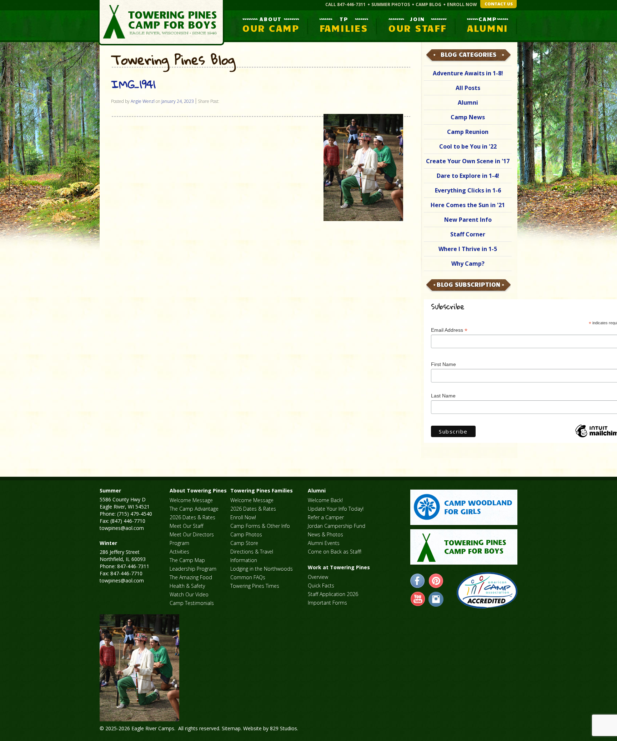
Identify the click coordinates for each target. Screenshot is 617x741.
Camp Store (244, 543)
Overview (318, 577)
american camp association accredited (486, 590)
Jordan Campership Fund (336, 525)
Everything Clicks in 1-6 (468, 190)
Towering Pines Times (254, 585)
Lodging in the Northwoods (261, 568)
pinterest (435, 581)
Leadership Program (193, 568)
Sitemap (231, 728)
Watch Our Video (189, 594)
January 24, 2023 (177, 101)
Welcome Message (191, 500)
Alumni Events (324, 543)
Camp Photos (246, 534)
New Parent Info (468, 220)
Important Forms (327, 602)
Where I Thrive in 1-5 (467, 249)
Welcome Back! (325, 500)
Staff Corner (467, 234)
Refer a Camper (326, 517)
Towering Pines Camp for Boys (161, 22)
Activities (179, 551)
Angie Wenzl (143, 101)
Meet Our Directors (192, 534)
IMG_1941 (133, 84)
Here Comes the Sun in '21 (468, 205)
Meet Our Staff (186, 525)
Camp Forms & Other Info (260, 525)
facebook (417, 581)
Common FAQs (247, 577)
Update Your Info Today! (335, 508)
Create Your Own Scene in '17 (468, 161)
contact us (499, 3)
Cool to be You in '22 (468, 146)
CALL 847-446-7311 (345, 4)
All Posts (468, 88)
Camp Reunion (467, 132)
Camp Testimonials (192, 603)
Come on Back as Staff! (334, 551)
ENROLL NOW (462, 4)
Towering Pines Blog (173, 60)
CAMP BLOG (428, 4)
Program (179, 543)
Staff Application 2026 (333, 594)
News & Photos (325, 534)
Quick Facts (321, 585)
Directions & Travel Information (251, 556)
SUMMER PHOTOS (390, 4)
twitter (435, 599)
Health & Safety (187, 585)
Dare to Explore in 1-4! (468, 176)
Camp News (468, 117)
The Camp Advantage (194, 508)
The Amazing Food (191, 577)
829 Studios (283, 728)
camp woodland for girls (463, 507)
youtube (417, 599)
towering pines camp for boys (463, 547)
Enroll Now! (243, 517)
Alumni (468, 102)
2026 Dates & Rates (192, 517)
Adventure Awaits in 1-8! (468, 73)
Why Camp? (468, 263)
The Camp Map (187, 560)
